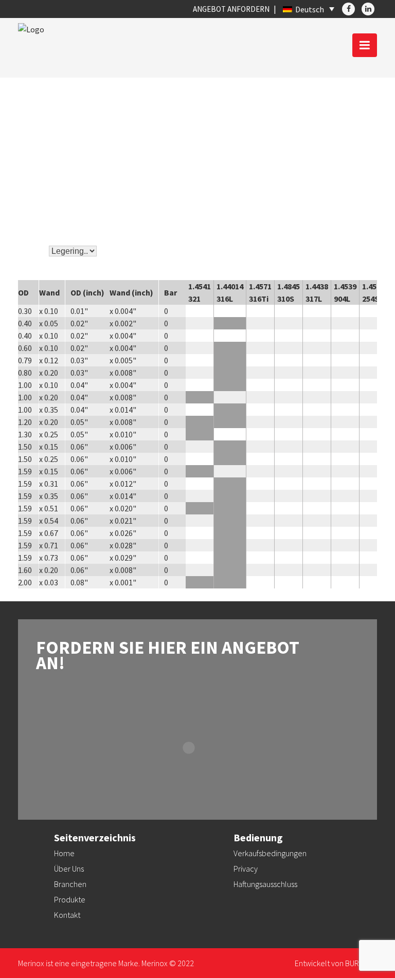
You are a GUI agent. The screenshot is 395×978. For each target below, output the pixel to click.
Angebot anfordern (231, 9)
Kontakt (67, 915)
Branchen (70, 884)
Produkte (69, 899)
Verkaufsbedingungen (270, 853)
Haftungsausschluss (265, 884)
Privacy (246, 868)
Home (64, 853)
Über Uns (69, 868)
